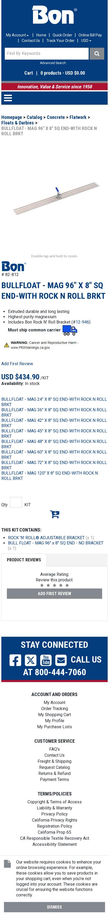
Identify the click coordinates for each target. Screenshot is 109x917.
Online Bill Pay (90, 35)
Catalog (34, 117)
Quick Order (62, 35)
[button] (54, 73)
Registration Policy (54, 826)
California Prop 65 (54, 832)
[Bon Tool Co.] (54, 15)
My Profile (54, 720)
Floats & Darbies (17, 123)
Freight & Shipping (54, 761)
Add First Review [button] (17, 363)
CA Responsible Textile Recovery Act (54, 838)
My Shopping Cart (54, 714)
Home (41, 35)
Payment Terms (54, 779)
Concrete (56, 117)
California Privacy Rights (54, 820)
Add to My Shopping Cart (54, 514)
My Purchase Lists (54, 726)
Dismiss (54, 907)
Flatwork (78, 117)
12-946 (82, 322)
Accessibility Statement (55, 844)
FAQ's (54, 749)
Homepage (11, 117)
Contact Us (31, 40)
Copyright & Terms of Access (55, 801)
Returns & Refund (54, 773)
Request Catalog (54, 767)
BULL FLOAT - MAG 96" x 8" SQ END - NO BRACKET (55, 543)
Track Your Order (60, 40)
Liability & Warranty (54, 807)
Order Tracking (54, 708)
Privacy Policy (54, 814)
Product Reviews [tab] (24, 559)
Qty (4, 504)
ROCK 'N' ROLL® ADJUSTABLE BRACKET (46, 537)
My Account (54, 702)
